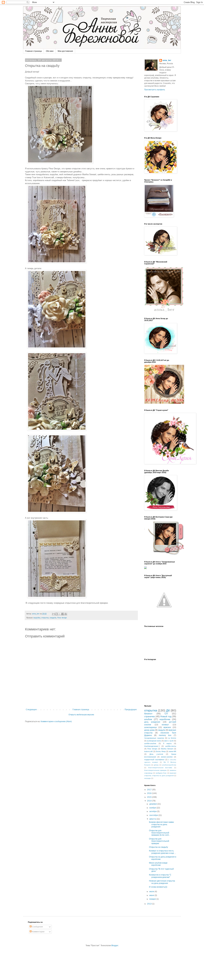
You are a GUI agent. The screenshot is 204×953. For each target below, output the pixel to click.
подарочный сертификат (154, 759)
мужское (167, 727)
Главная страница (33, 51)
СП (166, 713)
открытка (45, 618)
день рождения (152, 722)
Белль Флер (161, 751)
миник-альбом (167, 757)
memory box (165, 735)
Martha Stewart (167, 749)
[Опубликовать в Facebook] (62, 614)
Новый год (165, 716)
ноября (153, 808)
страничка (149, 716)
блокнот (148, 713)
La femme (172, 738)
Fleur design (62, 618)
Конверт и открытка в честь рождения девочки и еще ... (162, 852)
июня (152, 895)
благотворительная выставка (160, 767)
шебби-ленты (170, 746)
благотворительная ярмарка (155, 770)
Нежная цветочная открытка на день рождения (162, 882)
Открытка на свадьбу (158, 847)
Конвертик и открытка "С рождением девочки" (160, 876)
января (152, 899)
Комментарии (38, 932)
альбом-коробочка (169, 765)
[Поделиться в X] (59, 614)
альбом (148, 719)
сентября (153, 815)
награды (147, 778)
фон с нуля (168, 741)
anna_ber (167, 60)
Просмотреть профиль (154, 90)
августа (153, 819)
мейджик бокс (161, 773)
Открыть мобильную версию (81, 715)
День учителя (156, 754)
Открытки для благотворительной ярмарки (159, 841)
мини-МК (172, 751)
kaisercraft (148, 751)
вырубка (36, 618)
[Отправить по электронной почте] (53, 614)
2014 (149, 801)
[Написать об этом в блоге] (56, 614)
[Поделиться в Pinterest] (65, 614)
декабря (153, 804)
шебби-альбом (150, 743)
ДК (168, 710)
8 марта (167, 743)
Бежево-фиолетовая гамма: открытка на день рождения (161, 824)
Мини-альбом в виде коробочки (158, 864)
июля (152, 891)
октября (153, 811)
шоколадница (150, 727)
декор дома (149, 730)
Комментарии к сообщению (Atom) (56, 721)
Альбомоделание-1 (152, 746)
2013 (149, 904)
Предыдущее (131, 709)
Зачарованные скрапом (154, 738)
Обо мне (50, 51)
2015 (149, 797)
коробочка (165, 719)
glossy (156, 765)
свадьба (53, 618)
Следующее (31, 709)
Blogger (114, 945)
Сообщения (37, 927)
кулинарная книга (154, 741)
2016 (149, 793)
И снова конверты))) (158, 887)
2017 (149, 790)
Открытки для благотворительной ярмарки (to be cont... (159, 832)
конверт (165, 725)
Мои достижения (65, 51)
